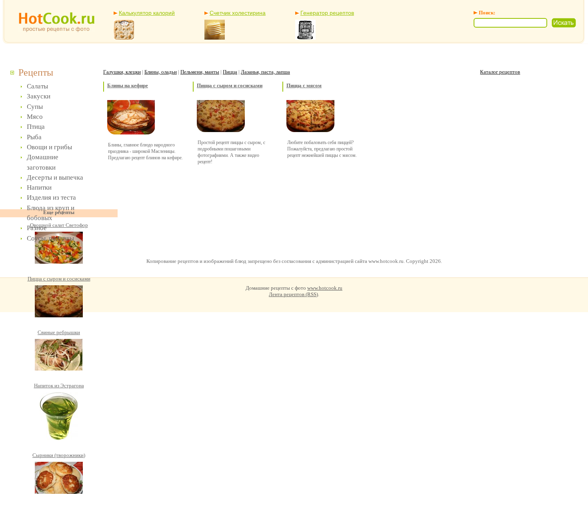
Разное (37, 228)
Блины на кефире (127, 85)
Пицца (230, 72)
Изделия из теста (51, 197)
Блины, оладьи (160, 72)
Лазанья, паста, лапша (265, 72)
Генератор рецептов (327, 13)
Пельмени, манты (199, 72)
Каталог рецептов (500, 72)
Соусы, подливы (50, 238)
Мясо (35, 116)
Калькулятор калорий (147, 13)
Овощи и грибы (49, 147)
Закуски (38, 96)
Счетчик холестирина (238, 13)
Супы (35, 106)
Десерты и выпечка (55, 177)
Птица (36, 126)
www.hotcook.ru (324, 288)
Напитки (39, 187)
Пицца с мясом (304, 85)
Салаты (37, 86)
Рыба (34, 137)
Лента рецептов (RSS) (293, 294)
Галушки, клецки (122, 72)
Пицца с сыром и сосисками (229, 85)
